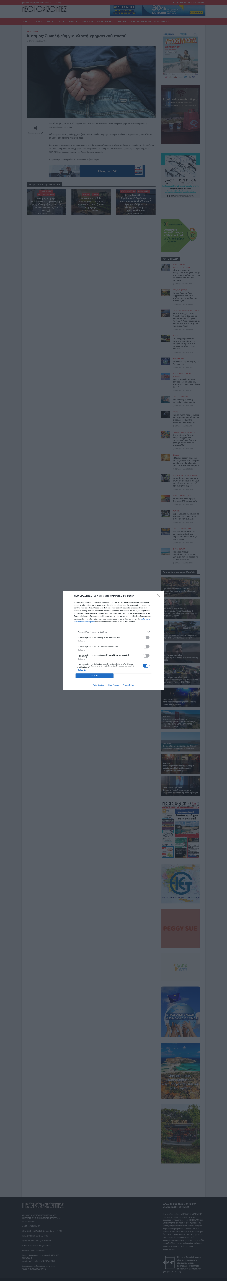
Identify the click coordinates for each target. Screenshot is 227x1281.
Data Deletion (98, 685)
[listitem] (113, 631)
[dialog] (113, 640)
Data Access (113, 685)
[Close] (158, 596)
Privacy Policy (128, 685)
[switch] (146, 637)
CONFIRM (94, 676)
